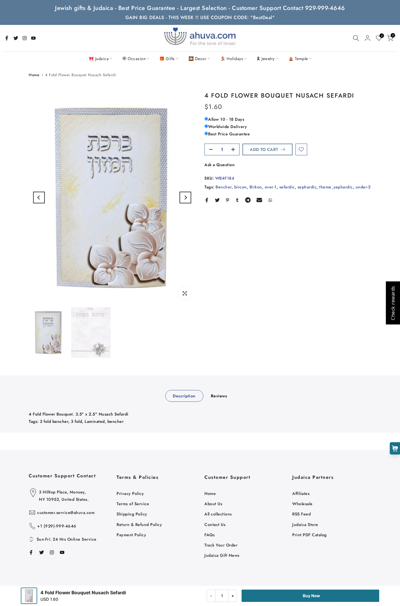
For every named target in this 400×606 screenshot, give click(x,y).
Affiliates (301, 493)
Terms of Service (133, 504)
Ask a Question (219, 165)
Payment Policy (131, 535)
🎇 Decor (198, 59)
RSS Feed (301, 514)
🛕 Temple (298, 59)
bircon (240, 187)
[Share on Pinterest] (227, 200)
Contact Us (214, 524)
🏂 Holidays (231, 59)
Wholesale (302, 504)
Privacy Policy (130, 493)
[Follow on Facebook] (6, 38)
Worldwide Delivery (227, 127)
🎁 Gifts (167, 59)
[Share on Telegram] (248, 200)
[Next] (185, 197)
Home (34, 75)
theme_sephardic (336, 187)
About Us (213, 504)
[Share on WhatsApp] (270, 200)
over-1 (271, 187)
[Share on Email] (259, 200)
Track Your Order (220, 545)
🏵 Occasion (134, 59)
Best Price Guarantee (229, 134)
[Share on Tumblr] (237, 200)
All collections (218, 514)
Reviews (219, 396)
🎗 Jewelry (266, 59)
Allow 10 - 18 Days (226, 119)
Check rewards (392, 303)
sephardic (307, 187)
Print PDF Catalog (309, 535)
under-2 (363, 187)
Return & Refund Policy (139, 524)
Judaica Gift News (222, 555)
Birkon (255, 187)
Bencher (224, 187)
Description (184, 396)
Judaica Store (305, 524)
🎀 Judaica (99, 59)
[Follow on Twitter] (15, 38)
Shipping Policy (132, 514)
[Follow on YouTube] (33, 38)
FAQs (209, 535)
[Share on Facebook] (206, 200)
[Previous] (39, 197)
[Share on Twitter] (217, 200)
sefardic (287, 187)
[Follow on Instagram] (25, 38)
